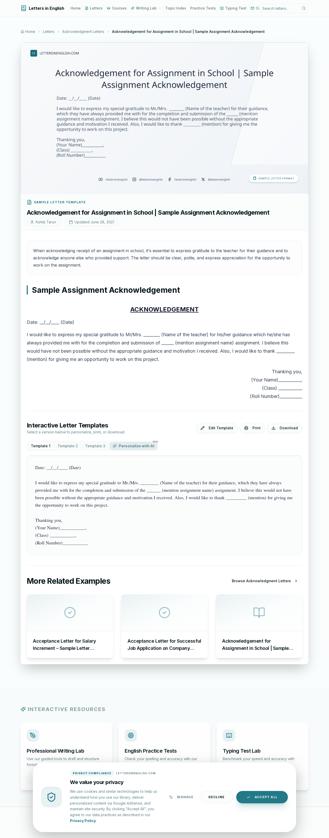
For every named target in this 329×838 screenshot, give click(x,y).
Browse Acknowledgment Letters (261, 581)
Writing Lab (146, 8)
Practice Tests (203, 8)
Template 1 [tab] (40, 446)
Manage (185, 797)
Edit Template (221, 428)
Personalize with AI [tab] (138, 445)
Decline (216, 797)
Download (289, 428)
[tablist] (92, 446)
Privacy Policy (83, 820)
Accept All (266, 797)
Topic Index (175, 8)
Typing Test (235, 8)
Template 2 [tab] (68, 446)
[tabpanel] (164, 505)
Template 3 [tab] (95, 446)
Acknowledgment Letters (83, 31)
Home (75, 8)
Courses (119, 8)
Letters (96, 8)
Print (256, 428)
